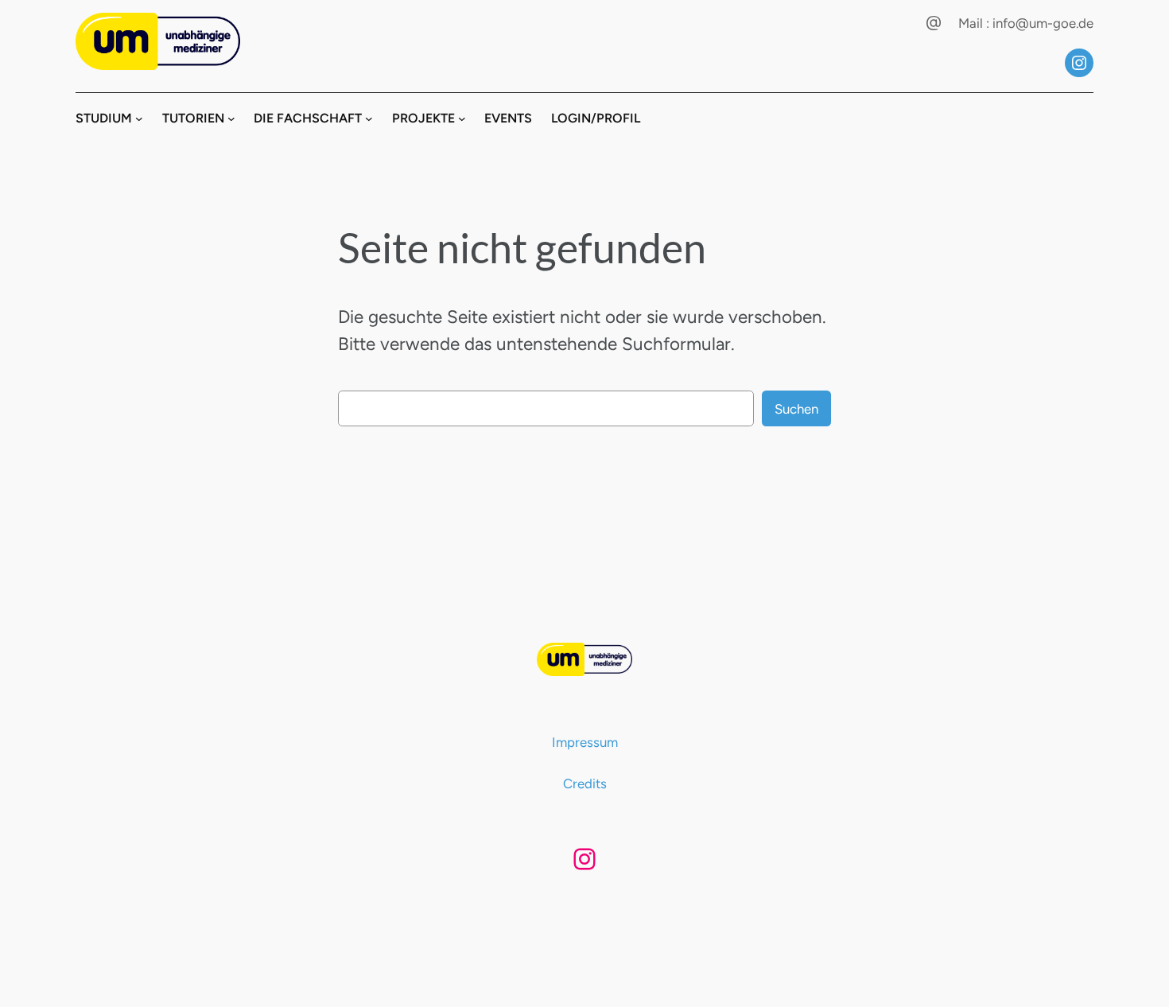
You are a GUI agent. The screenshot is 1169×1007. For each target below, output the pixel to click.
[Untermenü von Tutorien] (231, 118)
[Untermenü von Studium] (139, 118)
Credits (585, 783)
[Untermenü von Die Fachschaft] (369, 118)
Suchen (796, 409)
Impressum (585, 742)
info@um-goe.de (1042, 23)
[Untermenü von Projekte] (462, 118)
